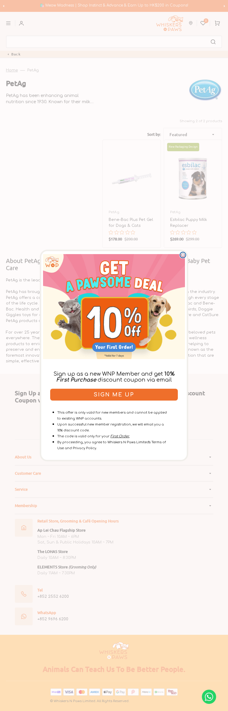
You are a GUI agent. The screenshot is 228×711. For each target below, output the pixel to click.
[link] (114, 306)
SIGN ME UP (114, 395)
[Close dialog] (183, 255)
